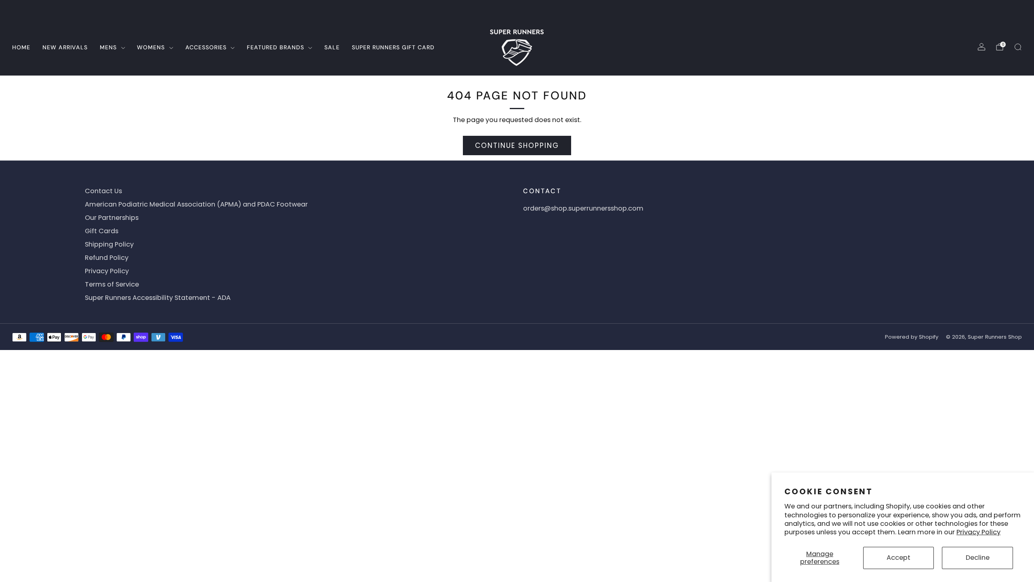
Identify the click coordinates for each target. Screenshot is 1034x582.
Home (21, 47)
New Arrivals (65, 47)
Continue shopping (517, 145)
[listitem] (517, 9)
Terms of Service (112, 284)
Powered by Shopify (911, 337)
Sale (332, 47)
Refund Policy (106, 257)
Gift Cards (101, 231)
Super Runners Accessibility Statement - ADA (158, 297)
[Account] (981, 47)
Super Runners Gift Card (393, 47)
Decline (978, 557)
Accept (898, 557)
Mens (108, 47)
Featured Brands (275, 47)
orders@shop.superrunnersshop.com (583, 208)
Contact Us (103, 191)
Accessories (206, 47)
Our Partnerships (112, 217)
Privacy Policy (978, 532)
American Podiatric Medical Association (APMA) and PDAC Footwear (196, 204)
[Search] (1018, 47)
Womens (151, 47)
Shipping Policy (109, 244)
